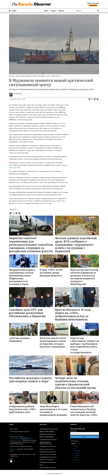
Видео (46, 11)
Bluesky (77, 446)
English (14, 11)
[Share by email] (95, 99)
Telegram (77, 455)
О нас (11, 434)
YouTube (77, 459)
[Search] (98, 11)
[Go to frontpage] (32, 4)
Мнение (61, 11)
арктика (13, 209)
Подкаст (54, 11)
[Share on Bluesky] (97, 99)
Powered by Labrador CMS (54, 473)
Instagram (77, 453)
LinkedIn (77, 457)
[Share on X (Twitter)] (92, 99)
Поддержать (13, 449)
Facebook (77, 450)
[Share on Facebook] (89, 99)
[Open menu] (9, 11)
